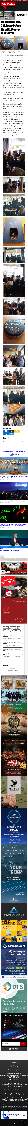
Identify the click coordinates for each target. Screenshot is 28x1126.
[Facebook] (6, 431)
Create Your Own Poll (13, 670)
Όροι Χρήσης (14, 1066)
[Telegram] (11, 434)
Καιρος (10, 0)
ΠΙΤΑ (2, 556)
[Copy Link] (17, 431)
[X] (11, 431)
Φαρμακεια (5, 0)
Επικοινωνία (14, 1062)
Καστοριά (20, 55)
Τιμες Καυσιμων (17, 0)
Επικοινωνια (24, 0)
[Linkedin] (6, 434)
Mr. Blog (15, 55)
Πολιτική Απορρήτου (14, 1069)
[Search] (23, 1044)
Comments (13, 668)
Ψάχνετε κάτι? (14, 1041)
